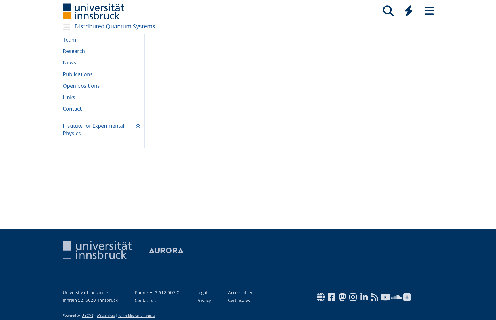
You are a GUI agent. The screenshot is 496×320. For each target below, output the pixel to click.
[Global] (408, 11)
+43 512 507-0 (164, 292)
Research (74, 51)
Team (69, 39)
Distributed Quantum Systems (115, 26)
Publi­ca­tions (78, 74)
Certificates (239, 300)
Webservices (106, 315)
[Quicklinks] (408, 11)
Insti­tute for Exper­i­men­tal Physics (93, 129)
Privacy (204, 300)
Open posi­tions (81, 85)
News (69, 62)
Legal (202, 292)
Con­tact (72, 108)
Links (69, 97)
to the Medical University (136, 315)
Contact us (145, 300)
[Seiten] (429, 11)
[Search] (388, 11)
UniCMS (87, 315)
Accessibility (240, 292)
